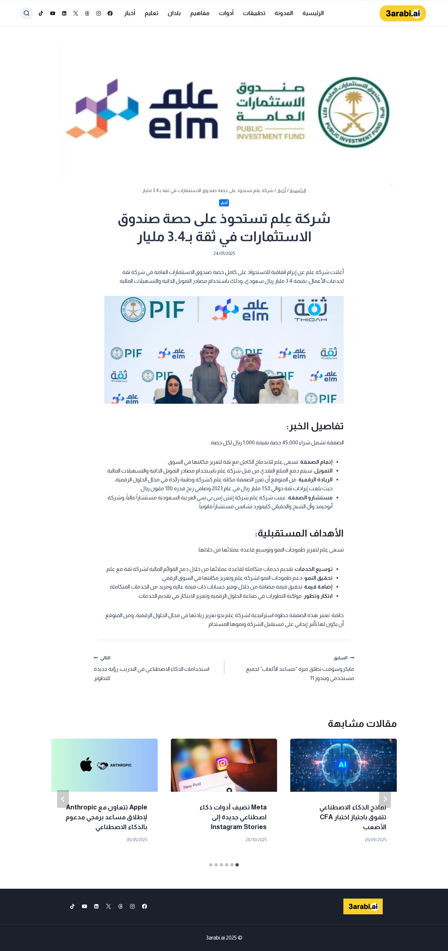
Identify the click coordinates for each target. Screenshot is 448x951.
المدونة (284, 13)
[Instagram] (99, 14)
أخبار (129, 13)
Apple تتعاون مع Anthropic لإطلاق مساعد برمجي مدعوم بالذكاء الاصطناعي (106, 817)
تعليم (151, 13)
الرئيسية (313, 13)
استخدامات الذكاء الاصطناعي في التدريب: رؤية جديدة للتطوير (151, 668)
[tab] (237, 864)
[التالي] (63, 799)
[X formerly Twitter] (76, 14)
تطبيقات (254, 13)
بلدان (174, 13)
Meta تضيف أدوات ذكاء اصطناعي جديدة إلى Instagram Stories (233, 817)
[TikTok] (41, 14)
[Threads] (87, 14)
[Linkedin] (64, 14)
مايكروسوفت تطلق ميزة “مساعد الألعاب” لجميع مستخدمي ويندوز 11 (300, 668)
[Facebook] (110, 14)
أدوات (226, 13)
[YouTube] (53, 14)
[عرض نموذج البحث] (26, 13)
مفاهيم (200, 13)
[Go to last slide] (385, 799)
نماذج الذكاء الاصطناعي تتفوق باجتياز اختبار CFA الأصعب (352, 817)
